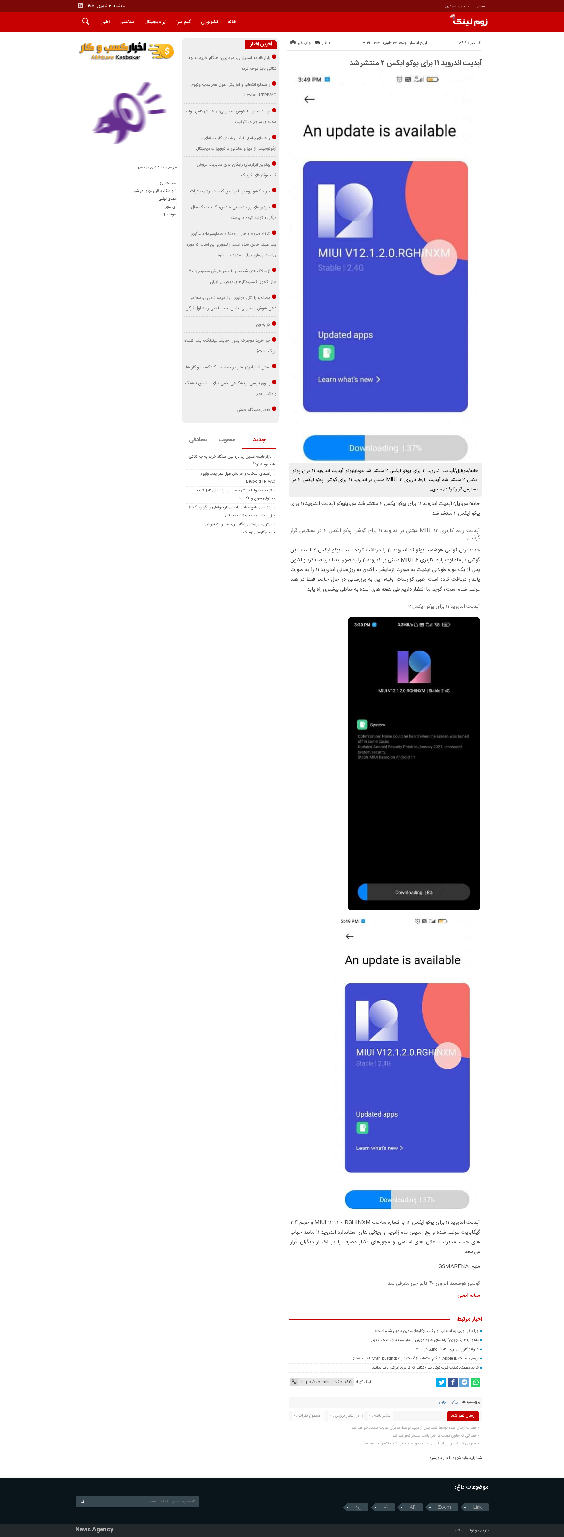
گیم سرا (183, 22)
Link (477, 1507)
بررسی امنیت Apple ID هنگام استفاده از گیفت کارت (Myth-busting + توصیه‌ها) (416, 1358)
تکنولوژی (209, 22)
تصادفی (198, 440)
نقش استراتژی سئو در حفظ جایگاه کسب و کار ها (228, 367)
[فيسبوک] (453, 1382)
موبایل (443, 1402)
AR (413, 1507)
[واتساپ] (475, 1382)
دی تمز (460, 1530)
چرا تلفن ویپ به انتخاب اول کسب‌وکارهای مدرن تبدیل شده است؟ (426, 1331)
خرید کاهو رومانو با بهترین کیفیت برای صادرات (230, 191)
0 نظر (326, 43)
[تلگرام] (464, 1382)
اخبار (105, 22)
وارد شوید (460, 1458)
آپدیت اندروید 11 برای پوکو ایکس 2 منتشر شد (416, 63)
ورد (358, 1507)
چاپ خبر (304, 43)
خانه (232, 22)
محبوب (227, 440)
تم (386, 1507)
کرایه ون (263, 324)
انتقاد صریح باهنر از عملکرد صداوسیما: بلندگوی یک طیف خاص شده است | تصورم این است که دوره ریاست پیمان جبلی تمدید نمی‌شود (231, 244)
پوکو (454, 1402)
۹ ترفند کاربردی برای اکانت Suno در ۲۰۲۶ (447, 1349)
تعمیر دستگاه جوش (254, 410)
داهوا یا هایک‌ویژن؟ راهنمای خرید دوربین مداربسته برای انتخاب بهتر (425, 1340)
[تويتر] (441, 1382)
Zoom (444, 1507)
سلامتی (126, 22)
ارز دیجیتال (155, 22)
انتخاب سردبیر (457, 6)
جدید (259, 440)
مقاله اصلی (468, 1295)
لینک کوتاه (363, 1382)
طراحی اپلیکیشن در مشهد (156, 167)
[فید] (80, 5)
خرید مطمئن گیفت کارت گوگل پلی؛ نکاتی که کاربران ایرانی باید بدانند (425, 1367)
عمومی (480, 6)
